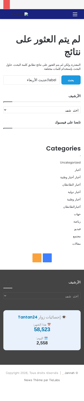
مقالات (76, 243)
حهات (77, 214)
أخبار (78, 170)
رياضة (77, 221)
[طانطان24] (19, 14)
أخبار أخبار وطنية (70, 177)
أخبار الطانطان (71, 184)
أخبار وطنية (74, 199)
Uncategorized (70, 162)
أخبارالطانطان (72, 206)
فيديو (77, 229)
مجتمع (77, 236)
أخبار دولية (74, 192)
